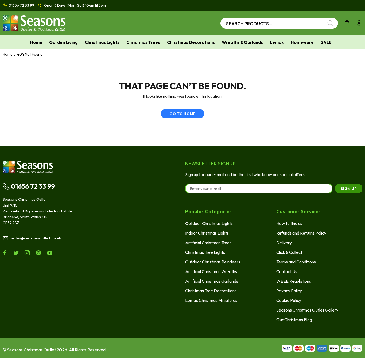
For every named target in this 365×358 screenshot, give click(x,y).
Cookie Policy (288, 300)
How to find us (289, 223)
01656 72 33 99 (33, 186)
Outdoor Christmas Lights (209, 223)
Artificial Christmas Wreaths (211, 271)
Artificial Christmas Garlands (211, 281)
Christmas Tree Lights (205, 252)
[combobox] (279, 23)
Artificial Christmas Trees (208, 242)
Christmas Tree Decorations (210, 290)
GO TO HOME (182, 113)
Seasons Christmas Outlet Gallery (307, 310)
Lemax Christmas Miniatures (211, 300)
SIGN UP (349, 188)
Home (8, 54)
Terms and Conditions (296, 261)
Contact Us (286, 271)
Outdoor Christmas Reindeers (212, 261)
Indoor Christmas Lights (207, 233)
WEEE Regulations (293, 281)
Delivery (284, 242)
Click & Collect (289, 252)
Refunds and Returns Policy (301, 233)
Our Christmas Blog (294, 319)
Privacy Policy (289, 290)
